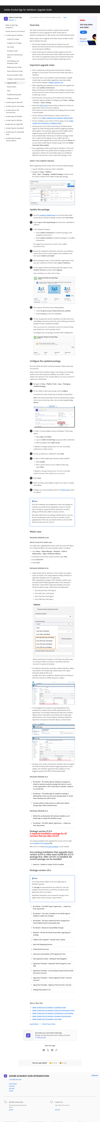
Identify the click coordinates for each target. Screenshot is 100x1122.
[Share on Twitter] (48, 1051)
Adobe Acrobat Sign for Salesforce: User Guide (46, 1019)
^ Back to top (94, 1075)
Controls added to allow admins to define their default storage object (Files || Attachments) (51, 804)
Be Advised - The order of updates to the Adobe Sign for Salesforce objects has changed (51, 915)
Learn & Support (13, 1083)
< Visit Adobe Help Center (15, 1079)
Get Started (12, 1086)
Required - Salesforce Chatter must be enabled (48, 864)
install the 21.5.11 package (41, 843)
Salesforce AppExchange (47, 215)
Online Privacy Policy (48, 1024)
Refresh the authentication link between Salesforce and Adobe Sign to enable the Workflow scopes (51, 817)
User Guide (11, 1088)
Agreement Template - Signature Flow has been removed (52, 985)
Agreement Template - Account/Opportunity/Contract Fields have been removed (53, 972)
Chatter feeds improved (41, 949)
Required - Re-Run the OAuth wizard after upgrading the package (52, 934)
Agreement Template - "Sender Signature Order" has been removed (52, 979)
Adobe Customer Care (56, 82)
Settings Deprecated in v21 (41, 990)
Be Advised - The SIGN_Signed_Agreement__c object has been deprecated (52, 907)
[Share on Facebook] (44, 1051)
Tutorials (11, 1090)
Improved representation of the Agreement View (49, 954)
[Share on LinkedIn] (52, 1051)
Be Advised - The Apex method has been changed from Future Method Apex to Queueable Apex (51, 922)
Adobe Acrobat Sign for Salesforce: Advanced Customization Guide (53, 1010)
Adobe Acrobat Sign (15, 17)
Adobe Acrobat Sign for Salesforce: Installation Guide (49, 1007)
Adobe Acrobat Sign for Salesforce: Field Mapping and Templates (52, 1013)
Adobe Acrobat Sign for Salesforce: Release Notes (57, 118)
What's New (44, 105)
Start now (57, 1109)
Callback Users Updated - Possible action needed (49, 940)
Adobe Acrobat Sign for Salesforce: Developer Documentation (51, 1016)
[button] (14, 35)
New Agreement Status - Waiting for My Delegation (50, 959)
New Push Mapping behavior (42, 944)
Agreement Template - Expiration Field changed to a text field (52, 965)
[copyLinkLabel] (56, 1051)
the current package (51, 847)
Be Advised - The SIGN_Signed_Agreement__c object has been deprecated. (52, 824)
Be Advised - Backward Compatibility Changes (48, 928)
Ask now (11, 1109)
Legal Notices (34, 1024)
